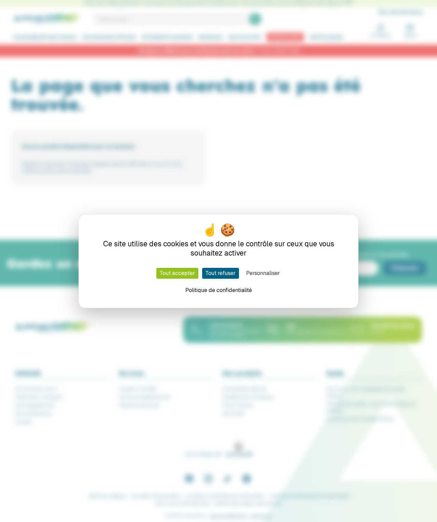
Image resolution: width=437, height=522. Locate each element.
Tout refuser (221, 273)
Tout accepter (177, 273)
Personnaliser (263, 273)
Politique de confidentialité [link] (218, 290)
